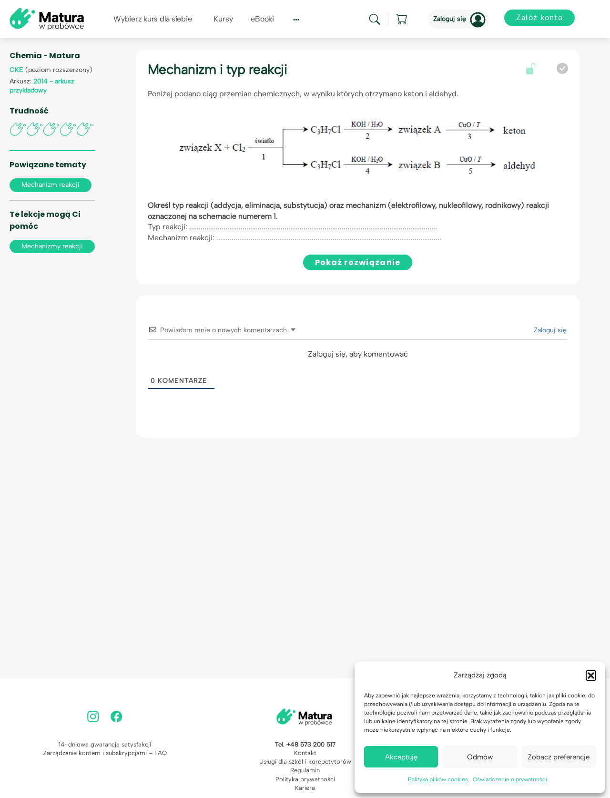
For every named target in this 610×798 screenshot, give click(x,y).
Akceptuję (401, 757)
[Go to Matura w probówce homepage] (47, 18)
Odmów (480, 757)
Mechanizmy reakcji (52, 246)
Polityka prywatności (305, 779)
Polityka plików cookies (438, 779)
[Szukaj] (374, 19)
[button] (591, 675)
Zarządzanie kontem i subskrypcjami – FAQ (105, 753)
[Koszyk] (402, 19)
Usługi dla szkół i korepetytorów (305, 761)
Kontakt (305, 753)
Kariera (305, 787)
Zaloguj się (449, 19)
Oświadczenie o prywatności (510, 779)
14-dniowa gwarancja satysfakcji (105, 744)
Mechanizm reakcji (50, 185)
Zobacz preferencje (559, 757)
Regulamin (305, 770)
